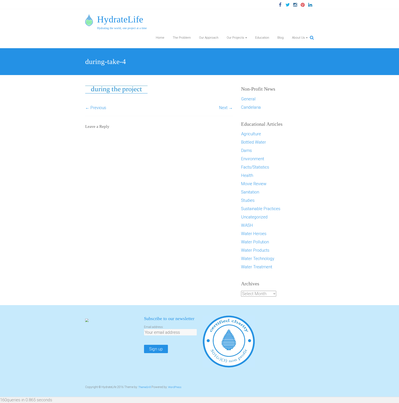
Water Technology (257, 258)
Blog (280, 37)
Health (247, 175)
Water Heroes (253, 233)
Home (160, 37)
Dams (246, 150)
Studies (248, 200)
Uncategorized (254, 216)
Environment (252, 158)
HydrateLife (120, 19)
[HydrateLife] (89, 17)
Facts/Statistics (255, 167)
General (248, 98)
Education (262, 37)
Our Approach (208, 37)
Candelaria (251, 107)
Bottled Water (253, 142)
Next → (226, 107)
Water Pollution (255, 241)
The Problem (182, 37)
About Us (298, 37)
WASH (247, 225)
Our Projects (235, 37)
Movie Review (253, 183)
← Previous (95, 107)
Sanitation (250, 192)
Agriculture (251, 133)
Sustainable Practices (260, 208)
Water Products (255, 250)
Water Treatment (256, 266)
